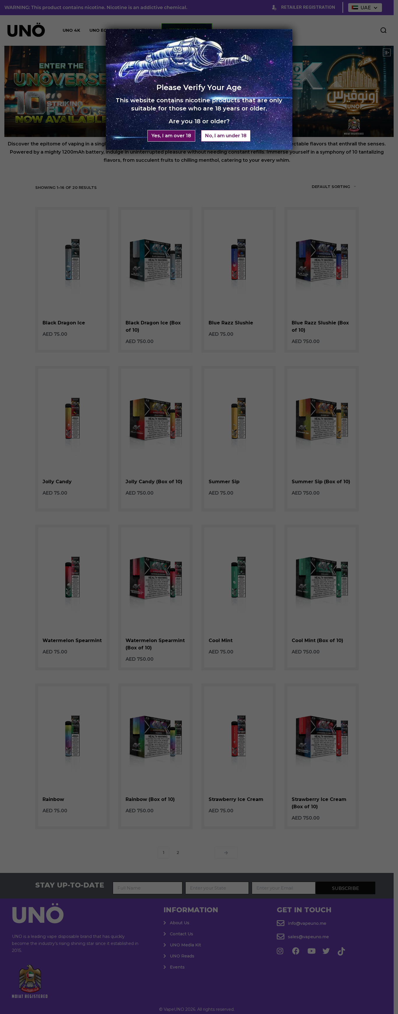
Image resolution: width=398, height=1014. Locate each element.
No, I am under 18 (225, 135)
